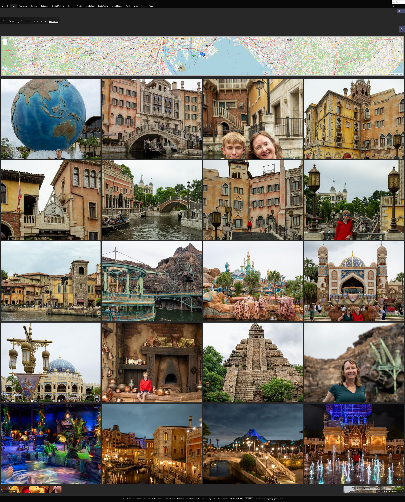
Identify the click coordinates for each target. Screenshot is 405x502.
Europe (70, 6)
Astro (136, 6)
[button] (201, 54)
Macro (150, 6)
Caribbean (45, 6)
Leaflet (389, 74)
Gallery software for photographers (266, 499)
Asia (13, 6)
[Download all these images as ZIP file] (403, 11)
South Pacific (103, 6)
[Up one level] (4, 21)
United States (117, 6)
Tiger (281, 499)
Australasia (23, 6)
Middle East (90, 6)
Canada (34, 6)
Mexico (79, 6)
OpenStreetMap (397, 74)
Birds (143, 6)
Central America (58, 6)
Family (128, 6)
